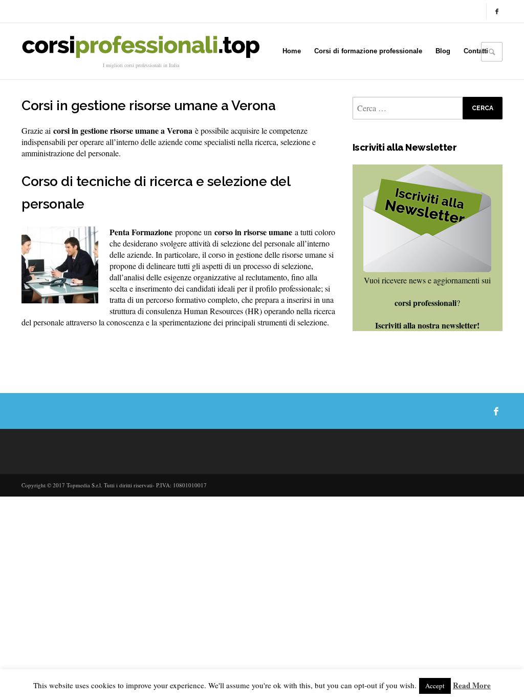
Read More (472, 685)
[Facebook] (497, 11)
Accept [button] (435, 685)
